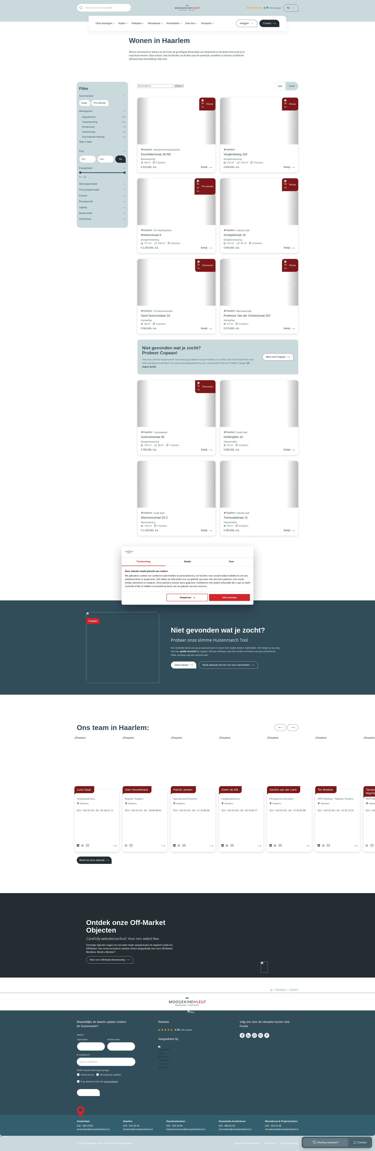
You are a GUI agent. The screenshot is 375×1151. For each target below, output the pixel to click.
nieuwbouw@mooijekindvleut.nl (281, 1129)
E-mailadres (83, 1054)
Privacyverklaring (289, 1143)
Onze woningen (104, 23)
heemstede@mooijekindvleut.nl (235, 1129)
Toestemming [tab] (143, 561)
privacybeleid (111, 1081)
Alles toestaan (229, 597)
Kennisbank (173, 23)
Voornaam (82, 1039)
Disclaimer (270, 1143)
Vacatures (206, 23)
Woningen (280, 990)
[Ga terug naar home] (187, 8)
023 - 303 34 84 (174, 1126)
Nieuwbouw (154, 23)
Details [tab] (187, 561)
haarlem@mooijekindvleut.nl (138, 1129)
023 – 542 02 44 (85, 810)
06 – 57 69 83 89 (297, 810)
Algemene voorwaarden (247, 1143)
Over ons (190, 23)
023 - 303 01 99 (273, 1126)
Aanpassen (185, 597)
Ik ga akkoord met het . (99, 1081)
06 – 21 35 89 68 (200, 810)
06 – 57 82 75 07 (345, 810)
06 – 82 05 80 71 (249, 810)
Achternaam (113, 1039)
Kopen (121, 23)
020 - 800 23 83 (85, 1126)
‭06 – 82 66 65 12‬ (104, 810)
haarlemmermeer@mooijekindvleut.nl (185, 1129)
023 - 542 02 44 (131, 1126)
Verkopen (137, 23)
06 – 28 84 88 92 (152, 810)
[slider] (80, 172)
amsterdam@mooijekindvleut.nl (93, 1129)
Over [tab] (231, 561)
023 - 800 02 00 (227, 1126)
